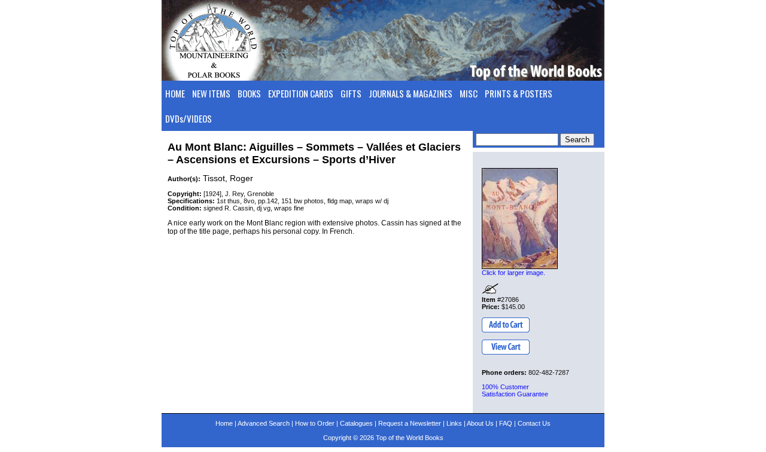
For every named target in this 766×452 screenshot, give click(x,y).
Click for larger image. (513, 272)
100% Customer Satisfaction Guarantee (515, 390)
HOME (175, 93)
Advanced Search (264, 423)
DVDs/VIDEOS (188, 118)
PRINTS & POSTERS (518, 93)
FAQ (505, 423)
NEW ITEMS (211, 93)
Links (454, 423)
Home (224, 423)
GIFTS (351, 93)
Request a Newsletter (409, 423)
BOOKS (249, 93)
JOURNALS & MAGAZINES (410, 93)
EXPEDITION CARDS (300, 93)
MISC (469, 93)
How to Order (315, 423)
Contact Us (534, 423)
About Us (480, 423)
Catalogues (356, 423)
